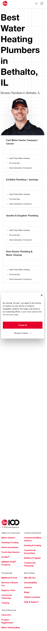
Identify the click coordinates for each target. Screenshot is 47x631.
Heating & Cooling (9, 542)
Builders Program (32, 558)
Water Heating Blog (10, 627)
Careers (28, 587)
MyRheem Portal (9, 578)
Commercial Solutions (32, 533)
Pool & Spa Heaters (10, 552)
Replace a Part (8, 590)
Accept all (22, 325)
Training (5, 603)
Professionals (6, 573)
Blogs (26, 592)
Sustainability (30, 582)
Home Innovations (9, 547)
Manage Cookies (21, 333)
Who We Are (30, 578)
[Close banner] (41, 295)
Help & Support (31, 602)
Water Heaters (8, 537)
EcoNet (5, 557)
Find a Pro (6, 615)
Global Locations (32, 597)
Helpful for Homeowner (10, 533)
